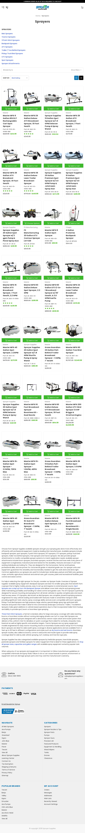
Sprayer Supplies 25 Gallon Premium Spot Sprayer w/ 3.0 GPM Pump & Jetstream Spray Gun (53, 180)
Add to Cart (12, 109)
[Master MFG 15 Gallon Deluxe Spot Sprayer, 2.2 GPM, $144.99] (53, 501)
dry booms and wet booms (62, 630)
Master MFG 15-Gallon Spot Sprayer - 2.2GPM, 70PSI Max (10, 466)
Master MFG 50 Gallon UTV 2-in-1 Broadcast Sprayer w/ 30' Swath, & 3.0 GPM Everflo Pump (53, 293)
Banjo (4, 732)
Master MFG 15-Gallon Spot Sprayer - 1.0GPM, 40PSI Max (31, 466)
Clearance (48, 758)
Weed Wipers (49, 749)
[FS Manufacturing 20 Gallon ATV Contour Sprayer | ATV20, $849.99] (32, 213)
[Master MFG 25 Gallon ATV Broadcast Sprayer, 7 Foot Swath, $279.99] (74, 98)
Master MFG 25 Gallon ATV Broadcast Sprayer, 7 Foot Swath (73, 121)
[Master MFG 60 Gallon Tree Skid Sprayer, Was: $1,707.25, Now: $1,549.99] (74, 330)
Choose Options (33, 223)
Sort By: (6, 78)
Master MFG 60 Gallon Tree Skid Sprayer (74, 350)
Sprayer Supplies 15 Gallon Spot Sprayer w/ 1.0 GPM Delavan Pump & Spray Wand (53, 122)
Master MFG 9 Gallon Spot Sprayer (51, 233)
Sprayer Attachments (11, 63)
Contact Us (6, 761)
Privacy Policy (7, 773)
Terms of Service (8, 770)
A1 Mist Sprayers (8, 726)
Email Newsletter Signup (11, 704)
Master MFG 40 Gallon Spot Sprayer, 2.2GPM (10, 350)
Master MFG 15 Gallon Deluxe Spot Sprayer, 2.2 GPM (53, 522)
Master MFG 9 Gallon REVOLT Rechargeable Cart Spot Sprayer (10, 121)
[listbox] (20, 78)
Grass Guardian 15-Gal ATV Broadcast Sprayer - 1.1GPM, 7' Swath (32, 523)
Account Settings (51, 804)
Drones (47, 755)
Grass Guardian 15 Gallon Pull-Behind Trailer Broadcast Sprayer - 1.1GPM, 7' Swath (53, 468)
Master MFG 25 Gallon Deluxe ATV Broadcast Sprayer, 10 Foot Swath (31, 121)
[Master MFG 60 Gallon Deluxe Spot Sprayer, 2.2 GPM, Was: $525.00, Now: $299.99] (32, 268)
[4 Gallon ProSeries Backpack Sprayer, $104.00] (74, 213)
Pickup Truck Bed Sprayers (12, 53)
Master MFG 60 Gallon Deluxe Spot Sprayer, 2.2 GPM (32, 289)
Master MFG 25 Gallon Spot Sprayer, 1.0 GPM (73, 464)
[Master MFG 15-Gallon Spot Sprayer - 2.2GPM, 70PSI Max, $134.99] (11, 444)
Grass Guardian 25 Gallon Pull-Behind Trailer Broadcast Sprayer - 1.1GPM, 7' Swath (53, 354)
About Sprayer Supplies (10, 755)
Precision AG (49, 741)
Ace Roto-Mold (7, 813)
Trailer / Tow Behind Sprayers (13, 50)
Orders (46, 790)
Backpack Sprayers (9, 43)
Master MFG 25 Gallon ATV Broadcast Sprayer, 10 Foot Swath (10, 178)
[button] (42, 70)
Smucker (5, 801)
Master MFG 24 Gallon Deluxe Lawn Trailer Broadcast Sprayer (73, 290)
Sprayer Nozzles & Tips (52, 729)
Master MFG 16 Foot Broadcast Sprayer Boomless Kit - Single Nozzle (73, 523)
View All (4, 752)
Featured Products (51, 744)
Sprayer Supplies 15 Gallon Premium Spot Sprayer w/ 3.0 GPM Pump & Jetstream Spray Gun (74, 180)
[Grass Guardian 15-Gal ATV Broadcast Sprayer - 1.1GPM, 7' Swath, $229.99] (32, 501)
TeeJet (4, 749)
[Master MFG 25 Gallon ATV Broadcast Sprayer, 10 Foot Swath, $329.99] (11, 155)
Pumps (46, 735)
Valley (4, 795)
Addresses (48, 795)
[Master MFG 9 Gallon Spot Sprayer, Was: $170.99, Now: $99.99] (53, 213)
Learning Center (8, 758)
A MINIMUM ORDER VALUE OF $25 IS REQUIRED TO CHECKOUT (42, 1)
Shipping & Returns (9, 767)
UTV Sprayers (7, 57)
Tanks (46, 752)
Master (4, 744)
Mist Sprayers (7, 33)
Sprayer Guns (49, 738)
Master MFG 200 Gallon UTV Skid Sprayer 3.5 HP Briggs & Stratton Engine (73, 409)
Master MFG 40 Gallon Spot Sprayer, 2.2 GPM (11, 521)
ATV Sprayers (7, 47)
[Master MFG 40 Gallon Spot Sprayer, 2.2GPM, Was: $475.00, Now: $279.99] (11, 330)
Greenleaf (6, 735)
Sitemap (5, 775)
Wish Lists (47, 798)
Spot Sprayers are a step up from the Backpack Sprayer (40, 587)
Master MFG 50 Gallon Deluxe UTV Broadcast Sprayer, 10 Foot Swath (52, 409)
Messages (48, 793)
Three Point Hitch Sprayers (12, 614)
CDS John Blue (7, 807)
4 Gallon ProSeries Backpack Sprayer (71, 234)
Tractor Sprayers (8, 37)
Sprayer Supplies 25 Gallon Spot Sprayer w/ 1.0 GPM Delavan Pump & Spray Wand (11, 411)
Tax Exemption (7, 764)
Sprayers (47, 726)
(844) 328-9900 (14, 676)
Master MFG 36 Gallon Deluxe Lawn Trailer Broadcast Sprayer (31, 178)
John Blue (5, 741)
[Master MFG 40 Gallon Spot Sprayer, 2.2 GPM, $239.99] (11, 501)
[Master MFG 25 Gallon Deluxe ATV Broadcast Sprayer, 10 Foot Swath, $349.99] (32, 98)
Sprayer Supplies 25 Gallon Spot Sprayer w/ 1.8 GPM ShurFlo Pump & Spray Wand (32, 354)
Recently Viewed (50, 801)
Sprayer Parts (49, 732)
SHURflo (4, 816)
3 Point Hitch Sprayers (11, 40)
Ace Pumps (6, 729)
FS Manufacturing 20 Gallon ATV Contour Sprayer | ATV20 (32, 235)
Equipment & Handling (52, 747)
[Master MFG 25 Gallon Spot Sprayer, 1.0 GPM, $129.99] (74, 444)
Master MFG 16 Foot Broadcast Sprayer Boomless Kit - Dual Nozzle (31, 409)
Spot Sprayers (7, 60)
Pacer (4, 747)
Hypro (4, 738)
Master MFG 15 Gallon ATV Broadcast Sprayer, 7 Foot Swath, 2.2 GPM (10, 290)
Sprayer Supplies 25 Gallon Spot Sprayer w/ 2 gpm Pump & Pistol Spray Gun (11, 235)
